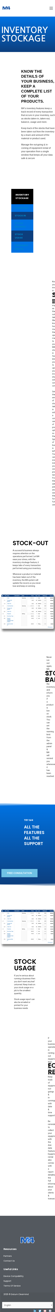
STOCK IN (20, 215)
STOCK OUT (21, 208)
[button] (19, 873)
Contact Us (9, 1260)
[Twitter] (40, 1311)
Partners (8, 1256)
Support (7, 1281)
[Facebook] (50, 1311)
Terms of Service (12, 1285)
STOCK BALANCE (20, 225)
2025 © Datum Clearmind (16, 1294)
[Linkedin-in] (35, 1311)
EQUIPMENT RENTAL (21, 247)
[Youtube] (45, 1311)
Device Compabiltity (14, 1276)
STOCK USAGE (19, 236)
